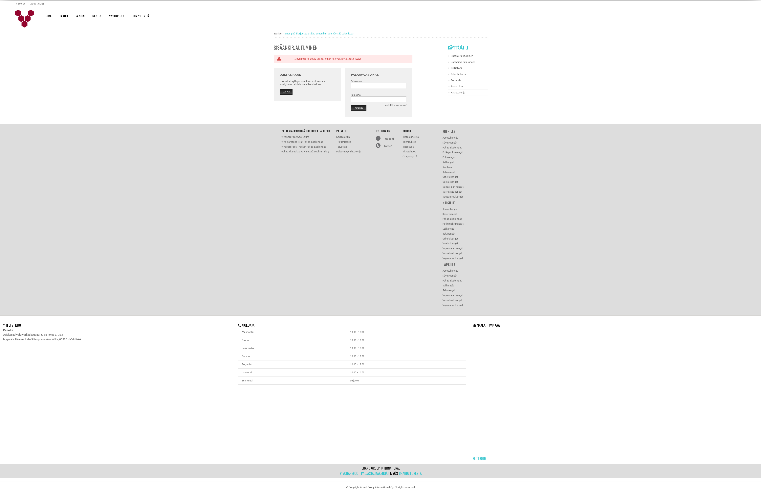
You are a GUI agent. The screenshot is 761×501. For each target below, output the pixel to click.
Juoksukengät (450, 137)
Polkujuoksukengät (453, 152)
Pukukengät (449, 157)
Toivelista (456, 80)
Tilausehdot (409, 151)
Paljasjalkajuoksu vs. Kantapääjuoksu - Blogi (305, 151)
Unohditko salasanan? (463, 62)
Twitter (388, 146)
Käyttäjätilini (343, 137)
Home (49, 16)
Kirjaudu (21, 4)
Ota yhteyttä (409, 156)
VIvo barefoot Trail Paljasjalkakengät (302, 142)
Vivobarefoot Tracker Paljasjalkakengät (303, 146)
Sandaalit (448, 167)
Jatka (286, 91)
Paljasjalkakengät (452, 147)
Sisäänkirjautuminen (462, 56)
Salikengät (448, 162)
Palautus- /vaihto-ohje (348, 151)
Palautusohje (458, 92)
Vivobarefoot (117, 16)
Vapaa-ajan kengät (453, 186)
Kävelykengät (450, 142)
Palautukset (457, 86)
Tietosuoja (408, 146)
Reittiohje (479, 458)
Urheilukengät (450, 177)
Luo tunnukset (37, 4)
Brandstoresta (410, 473)
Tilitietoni (456, 68)
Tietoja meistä (410, 137)
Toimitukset (409, 142)
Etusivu (278, 33)
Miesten (96, 16)
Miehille (449, 131)
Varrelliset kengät (452, 191)
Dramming (27, 19)
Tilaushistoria (458, 74)
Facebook (389, 139)
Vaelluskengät (450, 182)
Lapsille (449, 264)
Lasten (64, 16)
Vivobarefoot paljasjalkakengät (364, 473)
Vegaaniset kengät (453, 196)
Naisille (449, 203)
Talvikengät (449, 172)
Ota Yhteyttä (141, 16)
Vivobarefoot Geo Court (295, 137)
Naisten (80, 16)
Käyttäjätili (458, 48)
